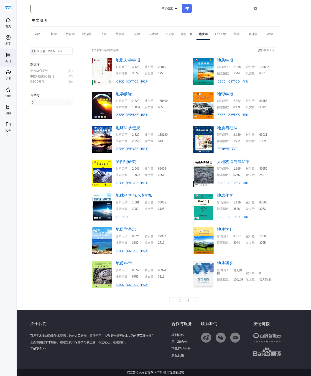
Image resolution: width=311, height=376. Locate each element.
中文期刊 (39, 20)
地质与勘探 (227, 128)
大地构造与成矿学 (233, 162)
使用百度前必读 (173, 372)
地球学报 (225, 94)
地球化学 (225, 195)
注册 (275, 8)
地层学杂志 (126, 229)
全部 (37, 34)
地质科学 (124, 263)
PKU (144, 81)
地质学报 (225, 60)
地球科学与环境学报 (134, 195)
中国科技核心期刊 (51, 76)
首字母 (35, 95)
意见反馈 (177, 355)
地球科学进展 (128, 128)
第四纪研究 (126, 162)
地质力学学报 (128, 60)
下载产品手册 (181, 348)
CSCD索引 (51, 81)
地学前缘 (124, 94)
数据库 (35, 64)
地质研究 (225, 263)
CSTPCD (132, 81)
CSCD (120, 81)
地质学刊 (225, 229)
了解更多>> (38, 348)
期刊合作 (177, 335)
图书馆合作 (179, 341)
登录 (265, 8)
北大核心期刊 (51, 71)
